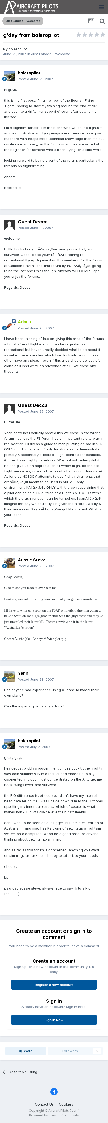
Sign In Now (54, 1020)
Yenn (23, 673)
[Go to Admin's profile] (9, 325)
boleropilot (17, 49)
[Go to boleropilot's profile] (9, 76)
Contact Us (44, 1104)
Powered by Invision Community (54, 1115)
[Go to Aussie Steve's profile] (9, 563)
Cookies (66, 1104)
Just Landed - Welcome (50, 54)
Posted (35, 79)
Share (27, 1051)
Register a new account (54, 985)
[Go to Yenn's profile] (9, 676)
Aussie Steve (32, 560)
